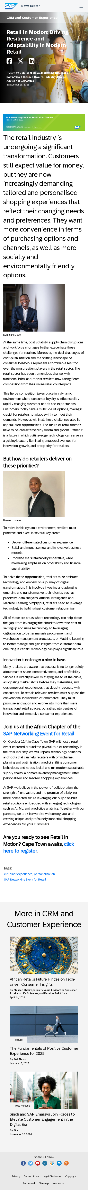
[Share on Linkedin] (31, 62)
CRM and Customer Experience (32, 17)
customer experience (18, 874)
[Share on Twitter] (20, 62)
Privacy (16, 1176)
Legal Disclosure (52, 1176)
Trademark (29, 1183)
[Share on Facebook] (9, 62)
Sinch (17, 1130)
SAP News (20, 1059)
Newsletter (59, 1183)
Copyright (70, 1176)
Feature (11, 73)
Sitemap (44, 1183)
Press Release (22, 1105)
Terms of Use (31, 1176)
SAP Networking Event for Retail (38, 733)
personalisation (44, 874)
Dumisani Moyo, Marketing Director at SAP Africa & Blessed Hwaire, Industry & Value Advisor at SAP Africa (38, 77)
